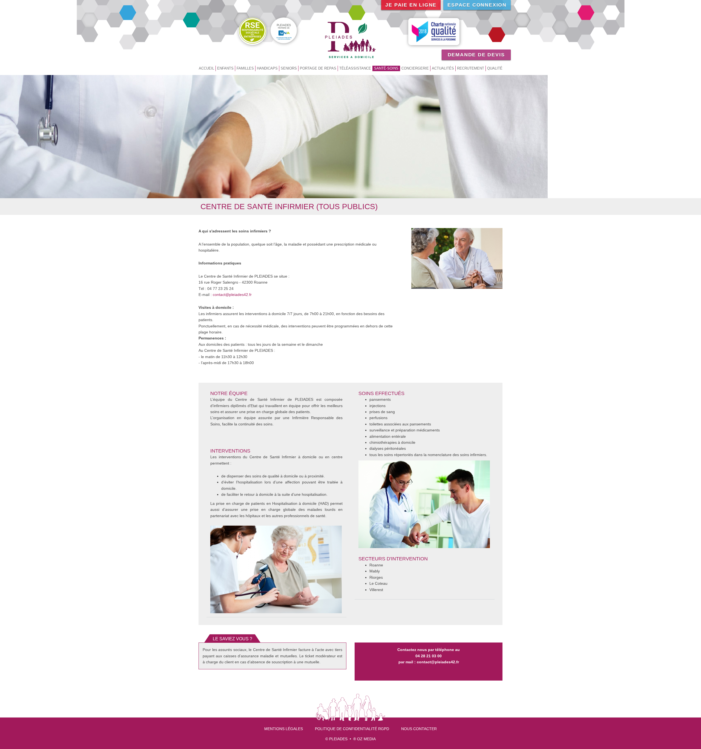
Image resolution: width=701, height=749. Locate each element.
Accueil (206, 68)
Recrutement (470, 68)
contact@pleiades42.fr (232, 294)
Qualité (494, 68)
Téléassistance (355, 68)
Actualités (443, 68)
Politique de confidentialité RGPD (352, 729)
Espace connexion (477, 5)
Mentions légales (283, 729)
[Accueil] (350, 40)
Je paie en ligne (410, 5)
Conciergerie (415, 68)
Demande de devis (476, 54)
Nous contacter (419, 729)
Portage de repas (318, 68)
